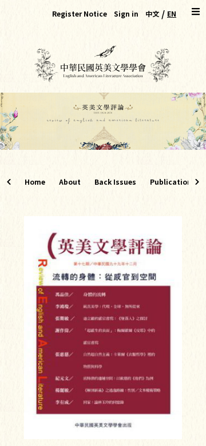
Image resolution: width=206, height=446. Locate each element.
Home (35, 181)
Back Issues (115, 181)
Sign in (126, 13)
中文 (152, 13)
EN (171, 13)
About (70, 181)
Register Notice (79, 13)
